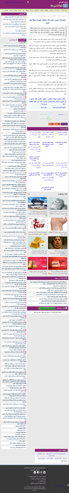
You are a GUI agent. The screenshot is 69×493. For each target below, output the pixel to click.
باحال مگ (65, 458)
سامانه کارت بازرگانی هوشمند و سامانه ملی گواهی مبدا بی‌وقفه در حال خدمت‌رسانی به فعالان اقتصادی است (15, 117)
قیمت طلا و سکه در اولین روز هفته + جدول (56, 297)
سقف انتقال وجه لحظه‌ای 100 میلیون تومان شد (15, 254)
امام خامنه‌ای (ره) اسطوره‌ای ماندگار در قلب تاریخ (14, 148)
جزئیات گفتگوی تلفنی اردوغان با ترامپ (16, 320)
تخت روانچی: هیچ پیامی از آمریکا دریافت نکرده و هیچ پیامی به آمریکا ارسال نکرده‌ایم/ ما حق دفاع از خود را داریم (14, 89)
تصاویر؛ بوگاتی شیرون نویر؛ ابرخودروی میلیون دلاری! (13, 266)
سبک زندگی (57, 10)
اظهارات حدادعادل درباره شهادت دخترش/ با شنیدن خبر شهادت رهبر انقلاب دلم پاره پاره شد (14, 395)
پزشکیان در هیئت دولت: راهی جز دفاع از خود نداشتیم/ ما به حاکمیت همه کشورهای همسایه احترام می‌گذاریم (14, 63)
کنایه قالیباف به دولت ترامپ (19, 56)
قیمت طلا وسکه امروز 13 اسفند (18, 160)
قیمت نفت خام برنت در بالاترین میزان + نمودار (15, 154)
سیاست (11, 10)
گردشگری (36, 10)
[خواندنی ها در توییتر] (44, 473)
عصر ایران (60, 114)
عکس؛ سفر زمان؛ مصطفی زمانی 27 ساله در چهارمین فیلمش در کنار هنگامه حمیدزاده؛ (14, 323)
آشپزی (51, 10)
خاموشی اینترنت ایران (20, 445)
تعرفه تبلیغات (32, 477)
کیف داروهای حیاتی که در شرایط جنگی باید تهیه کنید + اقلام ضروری (51, 294)
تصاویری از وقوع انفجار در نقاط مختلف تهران (15, 248)
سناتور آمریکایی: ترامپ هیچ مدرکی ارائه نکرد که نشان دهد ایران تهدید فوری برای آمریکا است (14, 347)
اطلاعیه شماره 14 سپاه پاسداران (18, 133)
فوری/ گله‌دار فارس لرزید (59, 107)
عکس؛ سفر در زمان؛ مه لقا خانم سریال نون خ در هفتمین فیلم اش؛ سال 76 (15, 283)
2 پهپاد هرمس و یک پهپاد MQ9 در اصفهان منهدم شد (13, 123)
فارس (50, 124)
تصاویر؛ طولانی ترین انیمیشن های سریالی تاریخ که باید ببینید (52, 299)
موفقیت (46, 10)
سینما (31, 10)
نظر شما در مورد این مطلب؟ (46, 308)
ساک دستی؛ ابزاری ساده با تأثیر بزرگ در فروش (15, 17)
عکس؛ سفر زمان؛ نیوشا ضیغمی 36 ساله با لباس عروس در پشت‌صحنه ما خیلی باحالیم (15, 80)
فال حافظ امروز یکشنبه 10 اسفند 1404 (17, 280)
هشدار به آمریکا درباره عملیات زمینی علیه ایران (15, 53)
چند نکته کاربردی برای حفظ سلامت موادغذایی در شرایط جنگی (52, 288)
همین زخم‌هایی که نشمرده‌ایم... (59, 286)
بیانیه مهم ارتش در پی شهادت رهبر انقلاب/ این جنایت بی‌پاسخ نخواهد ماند (15, 411)
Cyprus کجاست (49, 458)
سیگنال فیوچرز (64, 461)
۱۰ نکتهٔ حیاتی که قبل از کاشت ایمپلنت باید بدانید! (14, 19)
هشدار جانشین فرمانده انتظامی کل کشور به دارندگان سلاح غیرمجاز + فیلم (57, 101)
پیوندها (44, 479)
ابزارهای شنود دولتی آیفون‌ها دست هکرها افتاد (15, 121)
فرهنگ (27, 10)
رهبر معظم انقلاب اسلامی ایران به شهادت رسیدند (14, 437)
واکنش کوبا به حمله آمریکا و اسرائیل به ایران (15, 408)
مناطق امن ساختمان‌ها (20, 434)
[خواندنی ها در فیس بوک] (38, 473)
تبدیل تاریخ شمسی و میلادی (38, 483)
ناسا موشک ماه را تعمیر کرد (19, 111)
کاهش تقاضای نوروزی (20, 426)
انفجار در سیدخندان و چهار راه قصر (17, 246)
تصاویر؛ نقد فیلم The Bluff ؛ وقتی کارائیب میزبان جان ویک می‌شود (51, 292)
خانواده (41, 10)
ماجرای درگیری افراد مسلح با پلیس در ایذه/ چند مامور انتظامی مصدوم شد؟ (38, 101)
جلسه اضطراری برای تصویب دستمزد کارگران (56, 290)
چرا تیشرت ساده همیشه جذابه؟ (18, 22)
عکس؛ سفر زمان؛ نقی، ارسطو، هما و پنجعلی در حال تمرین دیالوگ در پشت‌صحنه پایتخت (14, 106)
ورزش (15, 10)
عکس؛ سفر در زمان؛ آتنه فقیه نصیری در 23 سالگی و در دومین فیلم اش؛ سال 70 (14, 335)
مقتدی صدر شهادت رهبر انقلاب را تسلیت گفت (15, 366)
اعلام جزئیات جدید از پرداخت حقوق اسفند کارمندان (14, 171)
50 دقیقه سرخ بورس (20, 432)
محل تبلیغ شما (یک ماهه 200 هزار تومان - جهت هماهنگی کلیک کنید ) (52, 455)
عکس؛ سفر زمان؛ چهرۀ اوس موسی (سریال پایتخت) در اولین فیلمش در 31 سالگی (14, 193)
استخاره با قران (36, 479)
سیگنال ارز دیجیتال (41, 458)
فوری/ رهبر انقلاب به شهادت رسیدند (17, 350)
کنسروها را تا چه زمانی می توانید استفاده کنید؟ (15, 168)
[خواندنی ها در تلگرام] (35, 473)
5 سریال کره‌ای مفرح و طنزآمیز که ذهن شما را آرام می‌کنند (53, 301)
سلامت (19, 10)
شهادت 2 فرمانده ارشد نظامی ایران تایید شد (15, 386)
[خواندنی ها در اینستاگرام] (41, 473)
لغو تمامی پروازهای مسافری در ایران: (17, 443)
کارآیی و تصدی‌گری (21, 430)
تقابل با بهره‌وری (21, 428)
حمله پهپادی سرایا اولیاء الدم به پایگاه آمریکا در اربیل (14, 414)
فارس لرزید (43, 107)
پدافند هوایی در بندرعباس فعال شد (17, 388)
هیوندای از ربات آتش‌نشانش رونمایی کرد (16, 113)
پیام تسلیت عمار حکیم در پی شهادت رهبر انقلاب (14, 398)
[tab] (22, 40)
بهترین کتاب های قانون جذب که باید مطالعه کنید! (14, 24)
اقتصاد (6, 10)
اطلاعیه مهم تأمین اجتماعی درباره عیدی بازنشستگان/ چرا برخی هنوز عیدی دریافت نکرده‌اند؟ (14, 59)
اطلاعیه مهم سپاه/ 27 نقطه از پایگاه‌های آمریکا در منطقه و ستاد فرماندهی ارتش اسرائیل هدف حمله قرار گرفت (14, 418)
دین (23, 10)
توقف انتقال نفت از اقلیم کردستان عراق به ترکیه (15, 141)
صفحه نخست (64, 10)
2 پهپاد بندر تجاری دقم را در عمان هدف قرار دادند (14, 240)
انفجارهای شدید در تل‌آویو (19, 109)
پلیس (56, 124)
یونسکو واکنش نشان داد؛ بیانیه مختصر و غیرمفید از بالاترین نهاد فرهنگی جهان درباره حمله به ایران (14, 136)
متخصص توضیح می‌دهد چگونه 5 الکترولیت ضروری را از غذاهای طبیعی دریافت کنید (14, 185)
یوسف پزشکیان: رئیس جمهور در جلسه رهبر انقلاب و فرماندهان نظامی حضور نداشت (14, 243)
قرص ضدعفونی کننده (20, 31)
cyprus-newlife (58, 458)
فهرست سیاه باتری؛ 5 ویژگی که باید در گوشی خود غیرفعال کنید (52, 303)
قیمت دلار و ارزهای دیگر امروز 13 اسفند (16, 166)
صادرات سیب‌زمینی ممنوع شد (18, 152)
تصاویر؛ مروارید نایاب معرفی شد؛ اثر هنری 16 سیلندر (13, 260)
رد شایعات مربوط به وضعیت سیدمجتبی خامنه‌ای (14, 139)
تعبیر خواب (43, 481)
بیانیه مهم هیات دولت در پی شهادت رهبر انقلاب (14, 364)
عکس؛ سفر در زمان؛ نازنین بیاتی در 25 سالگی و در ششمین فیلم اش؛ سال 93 (14, 295)
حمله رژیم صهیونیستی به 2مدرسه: (17, 447)
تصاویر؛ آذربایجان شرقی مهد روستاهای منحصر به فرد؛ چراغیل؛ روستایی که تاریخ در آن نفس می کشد (14, 273)
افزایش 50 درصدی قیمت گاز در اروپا (17, 150)
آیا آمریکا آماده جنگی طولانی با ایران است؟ (15, 439)
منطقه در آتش (22, 441)
